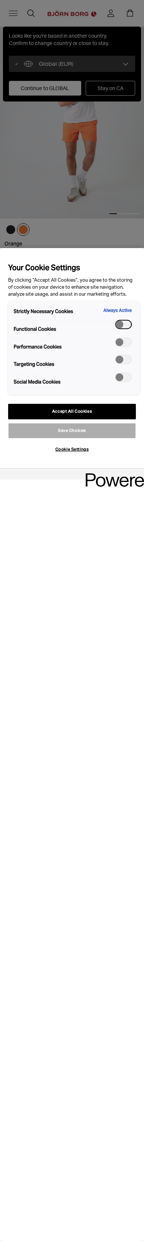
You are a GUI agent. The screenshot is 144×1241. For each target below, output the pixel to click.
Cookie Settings (72, 449)
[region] (72, 744)
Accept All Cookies (72, 411)
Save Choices (72, 430)
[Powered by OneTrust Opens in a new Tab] (112, 474)
